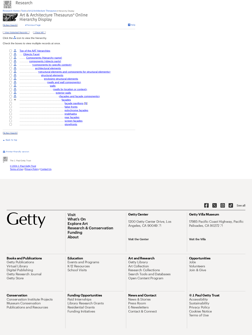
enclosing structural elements (61, 78)
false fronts (71, 106)
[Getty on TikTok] (231, 205)
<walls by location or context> (70, 89)
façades (66, 99)
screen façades (73, 120)
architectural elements (48, 68)
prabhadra (71, 113)
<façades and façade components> (79, 96)
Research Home (11, 11)
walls (53, 85)
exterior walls (63, 92)
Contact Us (45, 169)
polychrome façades (76, 110)
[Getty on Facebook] (206, 205)
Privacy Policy (32, 169)
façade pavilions (74, 103)
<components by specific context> (52, 64)
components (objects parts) (45, 61)
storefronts (71, 124)
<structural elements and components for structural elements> (74, 71)
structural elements (52, 75)
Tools (23, 11)
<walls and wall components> (64, 82)
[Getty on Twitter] (214, 205)
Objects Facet (31, 54)
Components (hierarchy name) (44, 57)
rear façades (72, 117)
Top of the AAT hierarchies (35, 50)
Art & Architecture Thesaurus (42, 11)
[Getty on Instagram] (222, 205)
